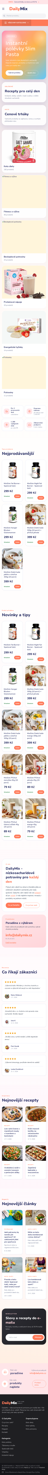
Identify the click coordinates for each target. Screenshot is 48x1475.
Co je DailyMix (13, 905)
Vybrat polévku (14, 73)
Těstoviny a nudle (8, 1445)
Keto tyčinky (30, 1426)
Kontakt (5, 1432)
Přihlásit (38, 1337)
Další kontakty (11, 943)
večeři (12, 895)
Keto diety (29, 1422)
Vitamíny (5, 1452)
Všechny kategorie (17, 23)
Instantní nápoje (8, 1455)
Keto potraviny (31, 1429)
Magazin (5, 1429)
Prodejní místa (38, 1384)
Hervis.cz (27, 1467)
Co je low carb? (7, 1422)
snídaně (38, 893)
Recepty (5, 1426)
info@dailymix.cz (19, 935)
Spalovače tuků (7, 1449)
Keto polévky (6, 1442)
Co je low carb (31, 905)
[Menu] (3, 9)
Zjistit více (31, 73)
